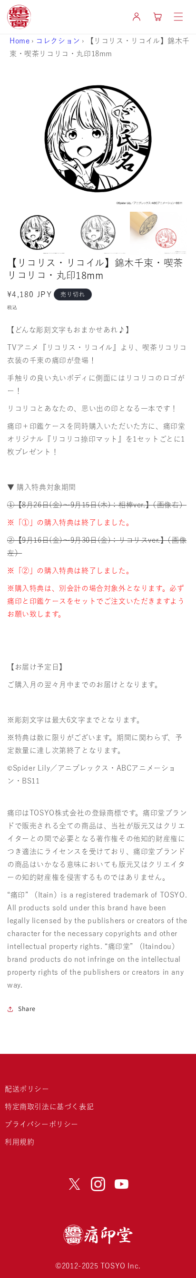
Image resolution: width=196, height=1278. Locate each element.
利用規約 (19, 1141)
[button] (178, 16)
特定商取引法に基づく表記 (49, 1106)
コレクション (58, 40)
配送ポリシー (27, 1088)
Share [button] (27, 1008)
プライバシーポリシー (41, 1124)
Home (19, 40)
